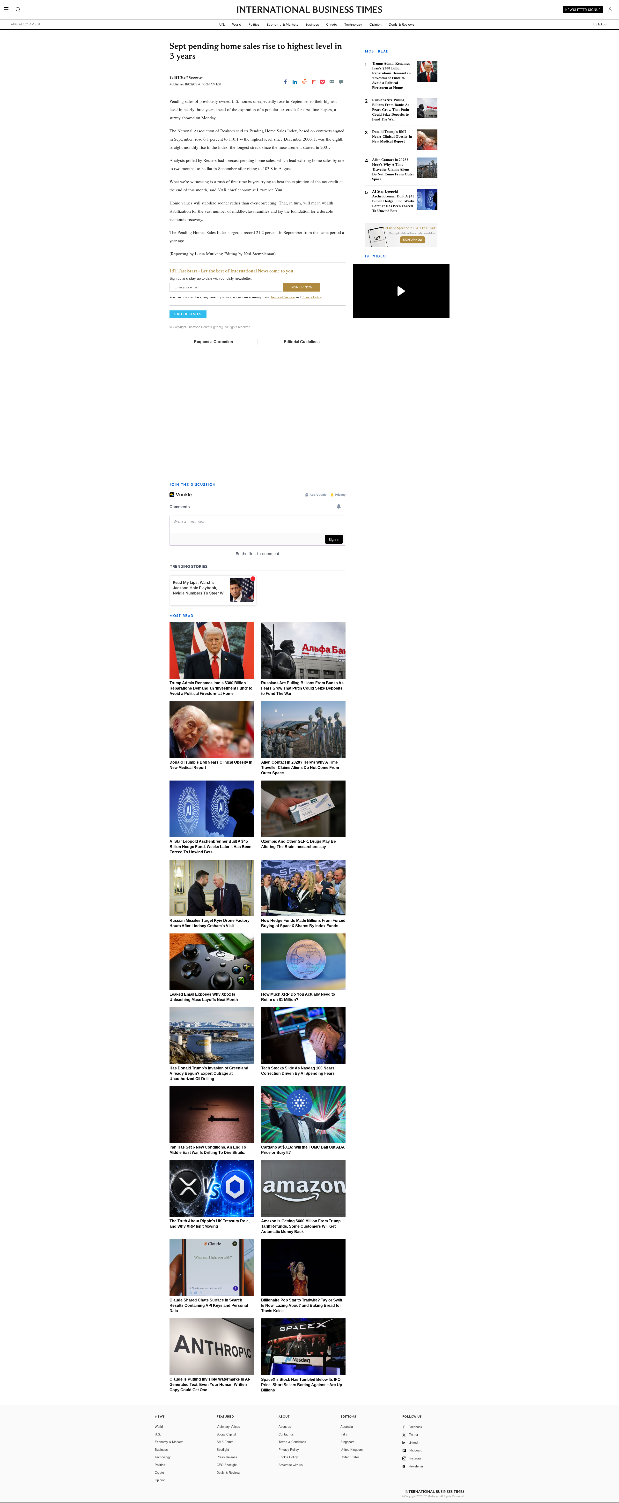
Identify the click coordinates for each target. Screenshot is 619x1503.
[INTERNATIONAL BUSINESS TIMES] (309, 10)
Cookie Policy (288, 1457)
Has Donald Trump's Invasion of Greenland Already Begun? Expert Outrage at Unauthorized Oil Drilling (208, 1073)
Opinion (375, 24)
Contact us (286, 1434)
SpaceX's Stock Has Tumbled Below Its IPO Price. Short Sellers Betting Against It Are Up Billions (301, 1384)
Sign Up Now (412, 239)
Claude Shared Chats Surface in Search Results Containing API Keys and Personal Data (208, 1305)
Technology (353, 24)
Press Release (227, 1457)
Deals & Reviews (401, 24)
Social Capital (226, 1434)
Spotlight (223, 1449)
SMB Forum (225, 1442)
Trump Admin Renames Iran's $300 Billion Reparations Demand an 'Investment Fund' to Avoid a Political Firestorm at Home (210, 688)
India (343, 1434)
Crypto (331, 24)
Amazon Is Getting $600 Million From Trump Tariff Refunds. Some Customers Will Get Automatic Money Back (301, 1226)
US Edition (600, 24)
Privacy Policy (312, 297)
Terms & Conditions (292, 1442)
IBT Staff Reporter (188, 77)
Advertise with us (291, 1465)
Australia (346, 1426)
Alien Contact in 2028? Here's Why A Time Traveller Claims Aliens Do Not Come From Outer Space (300, 767)
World (236, 24)
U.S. (222, 24)
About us (285, 1426)
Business (312, 24)
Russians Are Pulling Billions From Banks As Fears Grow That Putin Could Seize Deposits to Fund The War (302, 688)
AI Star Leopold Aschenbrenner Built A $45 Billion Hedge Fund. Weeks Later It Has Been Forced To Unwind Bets (210, 846)
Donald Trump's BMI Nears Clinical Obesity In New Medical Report (392, 136)
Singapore (347, 1442)
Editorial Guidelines (302, 342)
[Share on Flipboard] (313, 81)
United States (350, 1457)
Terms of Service (283, 297)
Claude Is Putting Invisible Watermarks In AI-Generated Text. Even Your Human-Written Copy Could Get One (209, 1384)
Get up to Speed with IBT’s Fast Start (409, 228)
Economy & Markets (282, 24)
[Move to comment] (341, 81)
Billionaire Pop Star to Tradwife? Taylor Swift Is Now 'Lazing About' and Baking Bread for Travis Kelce (301, 1305)
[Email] (331, 81)
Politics (254, 24)
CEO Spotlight (227, 1465)
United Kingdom (351, 1449)
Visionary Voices (228, 1426)
